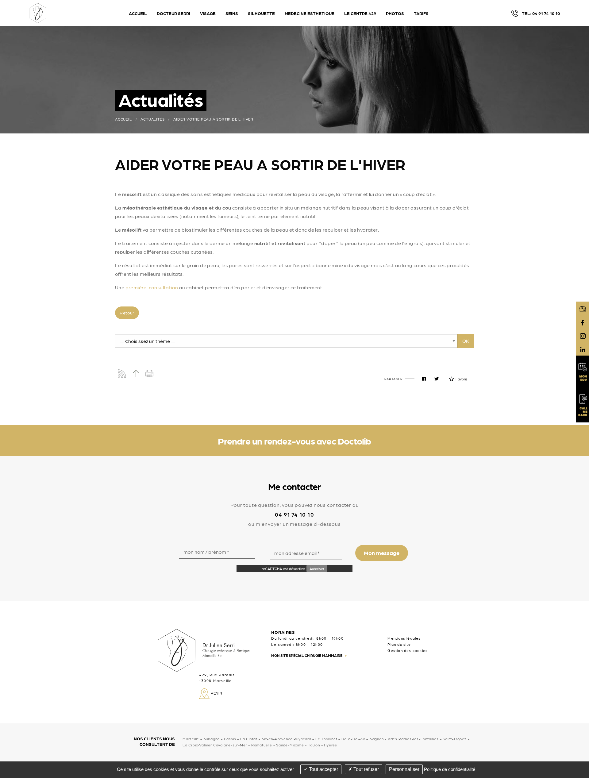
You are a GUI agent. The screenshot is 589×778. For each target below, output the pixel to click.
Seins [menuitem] (231, 13)
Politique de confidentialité (449, 769)
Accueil (123, 119)
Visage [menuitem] (208, 13)
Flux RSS (122, 373)
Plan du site (398, 644)
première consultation (151, 287)
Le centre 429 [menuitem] (360, 13)
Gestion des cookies (407, 650)
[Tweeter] (436, 379)
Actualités (152, 119)
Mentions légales (404, 638)
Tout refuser (365, 769)
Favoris (462, 379)
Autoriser (317, 568)
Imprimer (149, 373)
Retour (127, 312)
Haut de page (136, 373)
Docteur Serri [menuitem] (173, 13)
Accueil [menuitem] (138, 13)
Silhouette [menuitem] (261, 13)
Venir (216, 693)
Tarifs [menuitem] (421, 13)
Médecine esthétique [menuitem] (309, 13)
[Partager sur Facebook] (424, 379)
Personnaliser (404, 769)
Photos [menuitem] (395, 13)
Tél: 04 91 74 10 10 (541, 13)
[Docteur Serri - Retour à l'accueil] (37, 12)
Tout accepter (323, 769)
